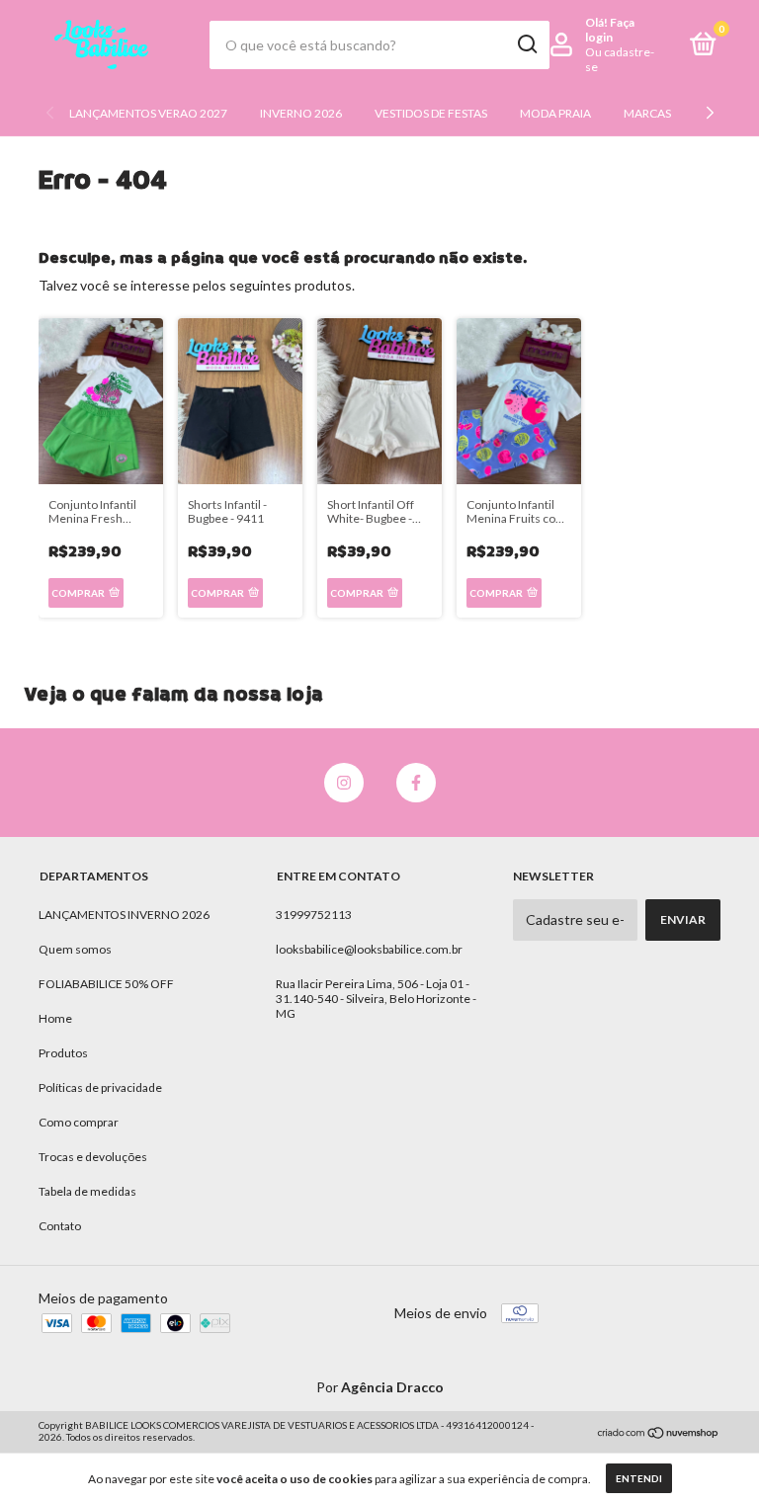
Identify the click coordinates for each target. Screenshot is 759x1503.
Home (55, 1018)
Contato (60, 1225)
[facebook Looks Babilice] (416, 782)
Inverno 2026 (301, 113)
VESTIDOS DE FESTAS (431, 113)
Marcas (647, 113)
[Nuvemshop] (658, 1433)
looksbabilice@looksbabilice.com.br (369, 949)
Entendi (639, 1478)
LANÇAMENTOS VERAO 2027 (148, 113)
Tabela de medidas (87, 1191)
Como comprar (79, 1122)
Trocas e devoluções (93, 1156)
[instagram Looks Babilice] (344, 782)
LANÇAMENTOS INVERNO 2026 (124, 914)
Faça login (609, 29)
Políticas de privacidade (100, 1087)
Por (380, 1386)
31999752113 (314, 914)
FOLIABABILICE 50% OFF (106, 983)
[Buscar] (526, 44)
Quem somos (75, 949)
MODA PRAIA (555, 113)
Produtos (63, 1052)
